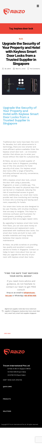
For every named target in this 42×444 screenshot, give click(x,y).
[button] (38, 6)
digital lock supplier (11, 309)
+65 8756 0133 (30, 296)
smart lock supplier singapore (26, 313)
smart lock (11, 313)
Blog (21, 38)
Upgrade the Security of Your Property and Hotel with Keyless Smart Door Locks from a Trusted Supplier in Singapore (21, 53)
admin (9, 69)
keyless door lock (26, 311)
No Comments (35, 69)
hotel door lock (24, 309)
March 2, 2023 (21, 69)
